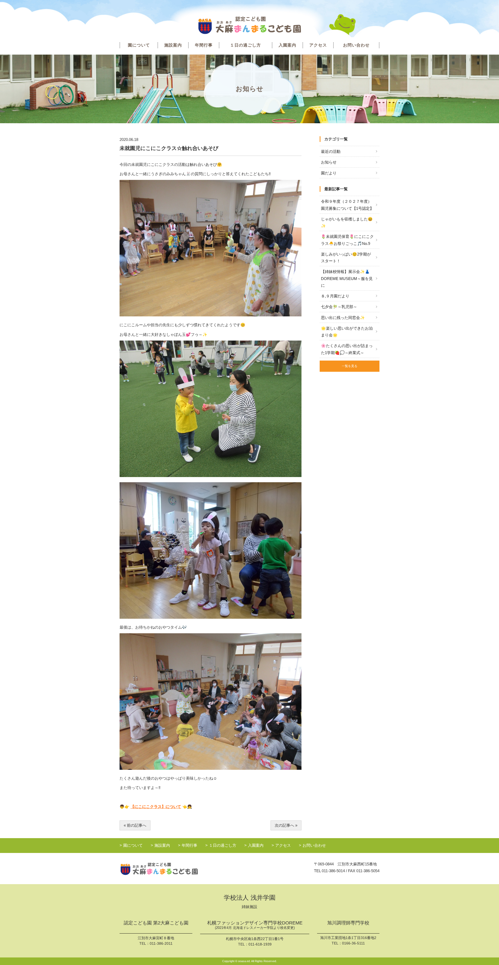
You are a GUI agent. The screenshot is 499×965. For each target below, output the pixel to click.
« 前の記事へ (135, 825)
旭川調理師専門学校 (348, 923)
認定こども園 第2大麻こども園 (156, 923)
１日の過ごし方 (245, 45)
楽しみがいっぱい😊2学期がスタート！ (346, 257)
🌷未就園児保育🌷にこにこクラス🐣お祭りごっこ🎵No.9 (347, 239)
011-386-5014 (333, 871)
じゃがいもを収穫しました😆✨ (347, 222)
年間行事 (204, 45)
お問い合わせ (356, 45)
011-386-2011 (161, 943)
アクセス (318, 45)
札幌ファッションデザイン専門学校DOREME (255, 925)
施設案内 (173, 45)
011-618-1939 (260, 944)
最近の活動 (330, 151)
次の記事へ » (286, 825)
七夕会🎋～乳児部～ (339, 306)
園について (139, 45)
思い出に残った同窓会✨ (343, 317)
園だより (329, 173)
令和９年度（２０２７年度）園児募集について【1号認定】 (347, 204)
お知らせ (329, 162)
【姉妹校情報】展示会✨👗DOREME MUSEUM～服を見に (347, 278)
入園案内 (287, 45)
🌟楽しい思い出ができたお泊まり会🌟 (347, 331)
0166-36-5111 (353, 943)
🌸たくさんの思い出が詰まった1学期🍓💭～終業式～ (347, 349)
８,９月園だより (335, 296)
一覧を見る (349, 366)
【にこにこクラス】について (155, 806)
